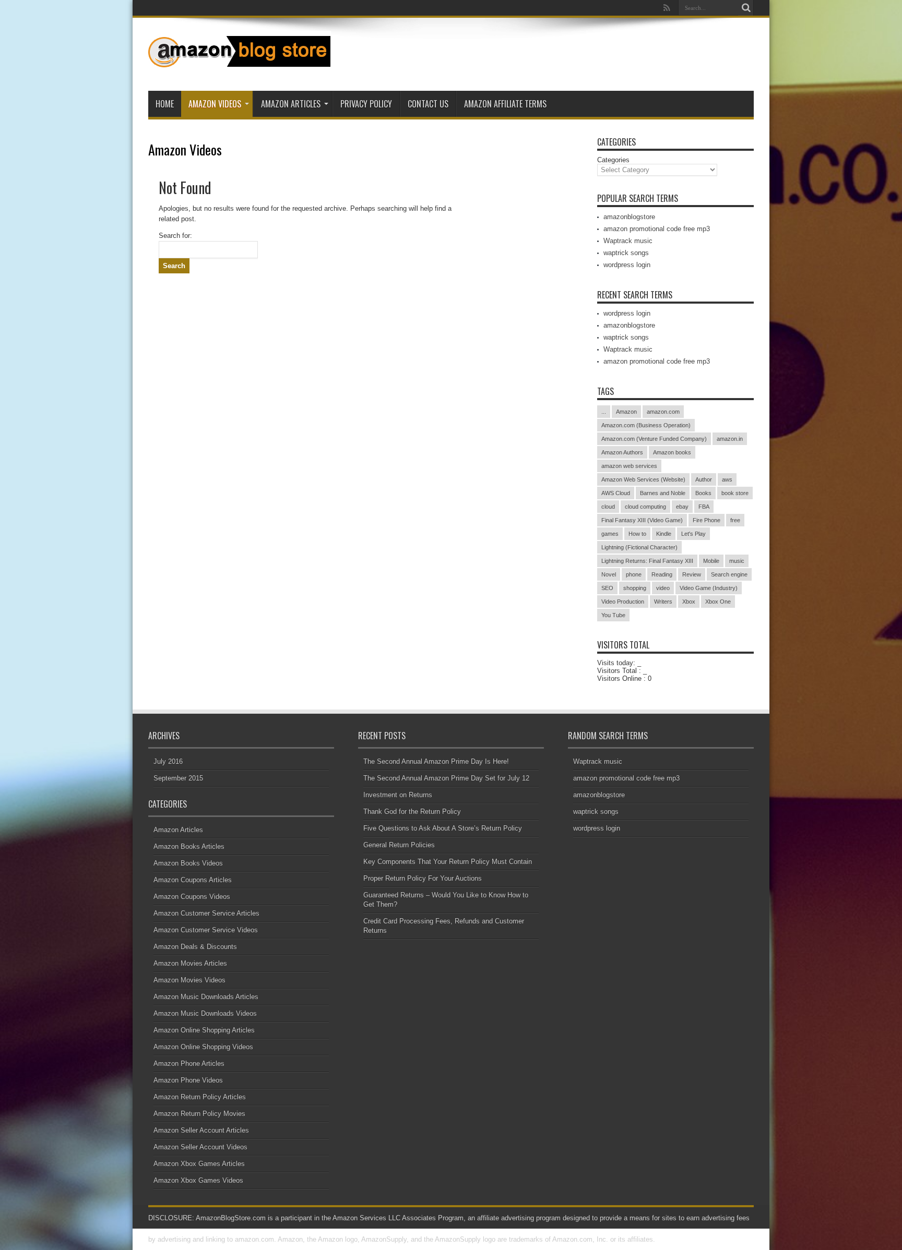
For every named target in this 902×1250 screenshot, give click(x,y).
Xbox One (718, 601)
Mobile (711, 561)
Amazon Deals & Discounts (195, 947)
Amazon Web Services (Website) (643, 479)
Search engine (729, 574)
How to (637, 534)
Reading (661, 574)
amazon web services (629, 466)
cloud (608, 506)
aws (727, 479)
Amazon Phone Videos (188, 1080)
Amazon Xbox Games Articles (199, 1164)
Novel (608, 574)
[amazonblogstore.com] (239, 64)
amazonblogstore (629, 217)
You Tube (613, 615)
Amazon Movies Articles (190, 963)
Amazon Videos (214, 104)
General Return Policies (399, 845)
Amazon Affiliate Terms (505, 104)
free (735, 520)
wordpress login (626, 265)
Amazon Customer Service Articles (206, 913)
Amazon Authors (622, 452)
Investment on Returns (397, 795)
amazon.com (663, 411)
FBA (703, 506)
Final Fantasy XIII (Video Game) (642, 520)
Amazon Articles (291, 104)
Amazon (626, 411)
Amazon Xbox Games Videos (198, 1180)
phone (634, 574)
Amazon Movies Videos (189, 980)
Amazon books (672, 452)
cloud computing (645, 506)
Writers (663, 601)
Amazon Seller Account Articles (201, 1130)
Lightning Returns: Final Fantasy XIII (647, 561)
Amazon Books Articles (188, 846)
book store (735, 493)
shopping (634, 588)
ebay (682, 506)
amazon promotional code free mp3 (656, 229)
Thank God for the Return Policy (412, 811)
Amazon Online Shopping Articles (204, 1030)
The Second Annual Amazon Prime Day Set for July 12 (446, 778)
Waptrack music (627, 241)
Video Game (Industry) (709, 588)
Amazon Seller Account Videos (200, 1147)
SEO (607, 588)
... (603, 411)
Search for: (175, 235)
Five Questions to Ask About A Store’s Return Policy (442, 828)
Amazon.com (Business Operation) (646, 425)
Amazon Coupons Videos (191, 896)
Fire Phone (706, 520)
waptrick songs (626, 253)
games (610, 534)
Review (691, 574)
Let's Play (693, 534)
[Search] (746, 8)
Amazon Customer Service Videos (205, 930)
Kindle (663, 534)
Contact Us (428, 104)
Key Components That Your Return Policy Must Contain (447, 862)
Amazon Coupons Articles (192, 880)
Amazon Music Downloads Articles (205, 997)
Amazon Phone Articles (188, 1063)
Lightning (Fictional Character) (639, 547)
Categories (613, 160)
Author (703, 479)
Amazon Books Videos (188, 863)
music (736, 561)
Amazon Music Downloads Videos (205, 1013)
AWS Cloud (615, 493)
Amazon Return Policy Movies (199, 1113)
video (663, 588)
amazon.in (730, 439)
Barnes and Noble (662, 493)
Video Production (622, 601)
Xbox (688, 601)
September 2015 (178, 778)
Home (165, 104)
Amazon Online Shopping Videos (203, 1047)
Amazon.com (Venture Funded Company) (654, 439)
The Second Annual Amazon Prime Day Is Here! (436, 761)
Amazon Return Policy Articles (199, 1097)
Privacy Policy (366, 104)
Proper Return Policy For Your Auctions (422, 878)
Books (703, 493)
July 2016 (168, 761)
